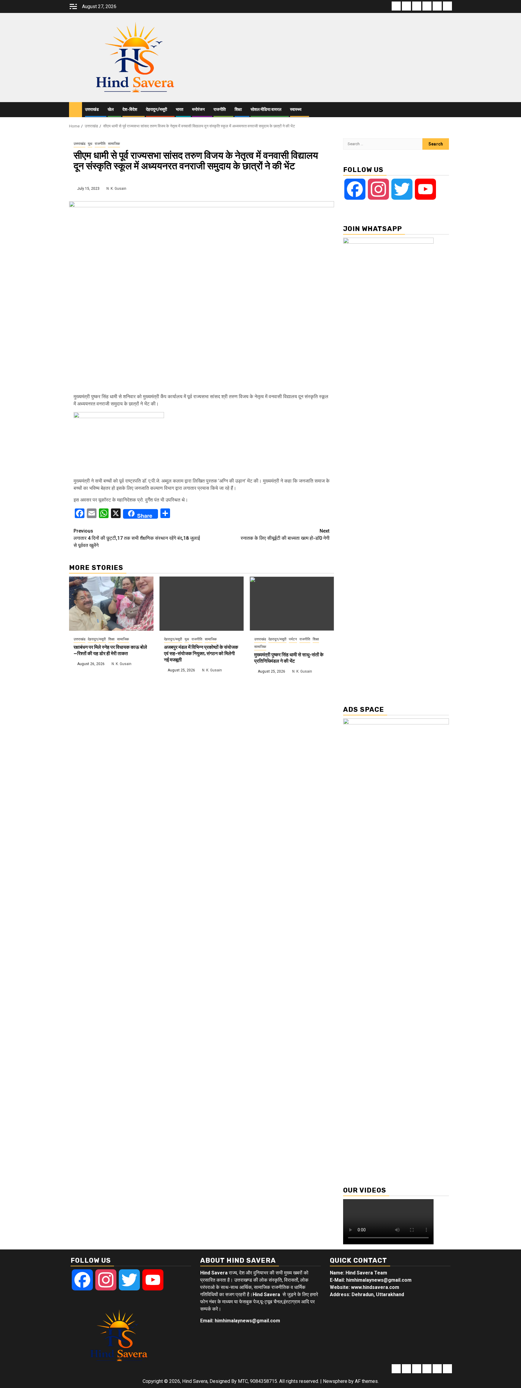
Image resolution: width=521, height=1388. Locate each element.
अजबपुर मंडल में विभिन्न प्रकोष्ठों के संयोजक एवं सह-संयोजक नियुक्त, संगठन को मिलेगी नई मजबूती (201, 653)
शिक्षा (238, 109)
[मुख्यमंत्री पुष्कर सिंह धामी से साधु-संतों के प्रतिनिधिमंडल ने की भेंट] (292, 604)
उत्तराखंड (92, 109)
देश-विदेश (129, 109)
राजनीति (219, 109)
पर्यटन (293, 639)
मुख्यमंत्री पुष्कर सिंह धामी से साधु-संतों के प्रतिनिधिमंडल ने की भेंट (289, 658)
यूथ (90, 144)
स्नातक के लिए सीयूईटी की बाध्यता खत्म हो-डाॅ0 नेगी (285, 534)
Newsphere (335, 1381)
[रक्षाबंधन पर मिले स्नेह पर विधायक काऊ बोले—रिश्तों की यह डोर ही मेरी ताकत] (111, 604)
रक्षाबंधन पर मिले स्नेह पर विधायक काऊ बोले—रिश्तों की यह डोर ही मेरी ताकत (110, 650)
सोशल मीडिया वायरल (266, 109)
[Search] (447, 110)
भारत (179, 109)
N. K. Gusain (116, 188)
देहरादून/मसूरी (156, 109)
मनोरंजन (198, 109)
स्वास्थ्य (296, 109)
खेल (111, 109)
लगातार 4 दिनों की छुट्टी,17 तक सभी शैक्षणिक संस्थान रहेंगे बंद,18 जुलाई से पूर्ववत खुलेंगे (137, 538)
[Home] (75, 109)
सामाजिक (114, 144)
